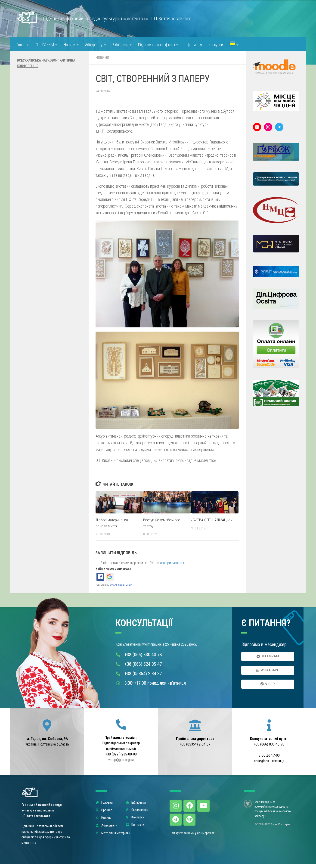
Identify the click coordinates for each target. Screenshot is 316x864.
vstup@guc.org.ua (121, 760)
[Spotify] (189, 820)
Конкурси (215, 45)
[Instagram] (268, 127)
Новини (69, 45)
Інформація (193, 45)
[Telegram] (279, 127)
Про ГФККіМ (45, 45)
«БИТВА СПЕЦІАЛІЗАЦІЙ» (211, 520)
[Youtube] (203, 806)
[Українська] (234, 44)
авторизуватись (172, 563)
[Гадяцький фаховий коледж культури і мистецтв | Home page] (27, 17)
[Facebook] (189, 806)
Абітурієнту (93, 45)
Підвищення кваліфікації (156, 45)
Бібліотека (120, 45)
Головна (23, 45)
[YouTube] (257, 127)
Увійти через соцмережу (113, 568)
